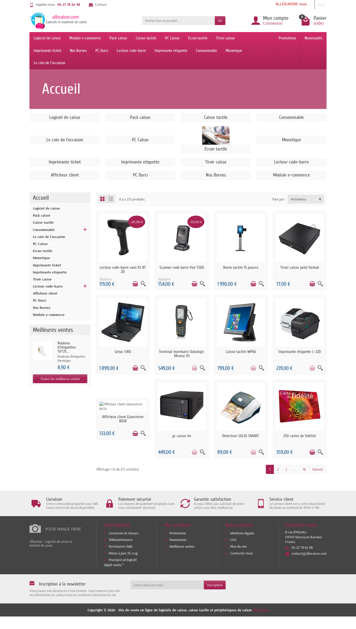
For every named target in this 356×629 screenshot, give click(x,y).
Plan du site (238, 546)
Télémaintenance (121, 539)
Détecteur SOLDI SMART (240, 435)
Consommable (206, 50)
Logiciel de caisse (47, 38)
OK (220, 20)
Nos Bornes (78, 50)
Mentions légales (242, 533)
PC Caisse (172, 38)
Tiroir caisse (225, 38)
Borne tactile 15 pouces (240, 267)
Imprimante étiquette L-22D (299, 351)
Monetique (234, 50)
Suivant (317, 469)
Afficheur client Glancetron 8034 (122, 418)
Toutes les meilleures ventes (60, 378)
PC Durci (101, 50)
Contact (101, 4)
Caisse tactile (146, 38)
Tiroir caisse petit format (299, 267)
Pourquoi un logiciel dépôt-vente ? (120, 562)
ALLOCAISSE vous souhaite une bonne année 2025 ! (307, 4)
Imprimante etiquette (171, 50)
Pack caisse (118, 38)
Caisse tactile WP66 (241, 351)
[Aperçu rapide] (143, 284)
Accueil (41, 197)
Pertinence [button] (298, 199)
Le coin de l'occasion (49, 62)
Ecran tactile (197, 38)
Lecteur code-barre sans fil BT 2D (123, 269)
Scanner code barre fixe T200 (181, 267)
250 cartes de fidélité (299, 435)
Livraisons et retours (124, 533)
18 (304, 469)
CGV (233, 539)
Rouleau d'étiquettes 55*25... (67, 347)
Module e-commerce (85, 38)
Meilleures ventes (181, 546)
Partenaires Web (120, 546)
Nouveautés (313, 38)
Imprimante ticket (47, 50)
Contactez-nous (241, 553)
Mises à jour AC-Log (123, 553)
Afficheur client (45, 293)
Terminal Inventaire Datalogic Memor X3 (181, 353)
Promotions (287, 38)
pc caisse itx (181, 435)
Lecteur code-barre (131, 50)
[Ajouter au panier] (135, 284)
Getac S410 (123, 351)
